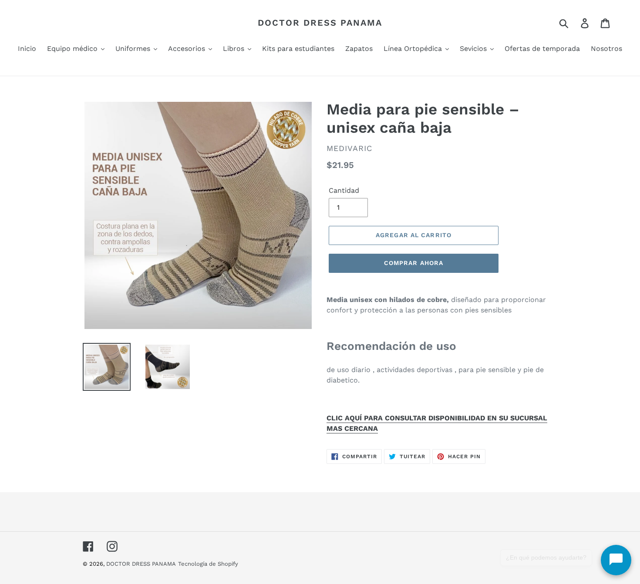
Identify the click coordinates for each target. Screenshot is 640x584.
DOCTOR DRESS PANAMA (320, 22)
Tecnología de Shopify (208, 564)
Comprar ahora (414, 262)
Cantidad (344, 190)
